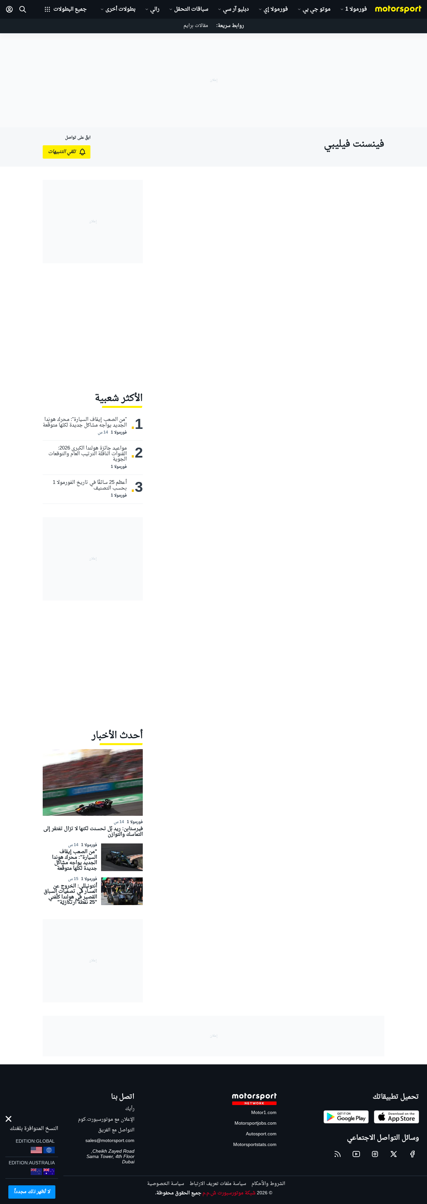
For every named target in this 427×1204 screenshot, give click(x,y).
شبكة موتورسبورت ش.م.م (229, 1193)
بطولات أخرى (120, 9)
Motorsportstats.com (255, 1144)
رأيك (129, 1108)
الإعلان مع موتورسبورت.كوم (106, 1119)
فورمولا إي (276, 9)
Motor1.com (264, 1112)
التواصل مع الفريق (116, 1130)
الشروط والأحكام (268, 1183)
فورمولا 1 (356, 9)
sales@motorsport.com (109, 1140)
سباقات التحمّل (191, 9)
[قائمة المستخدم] (9, 9)
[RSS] (337, 1154)
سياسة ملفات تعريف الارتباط (217, 1183)
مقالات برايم (195, 25)
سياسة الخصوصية (165, 1183)
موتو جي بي (317, 9)
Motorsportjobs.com (256, 1123)
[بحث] (22, 9)
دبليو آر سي (236, 9)
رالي (154, 9)
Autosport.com (261, 1134)
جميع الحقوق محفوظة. (178, 1193)
